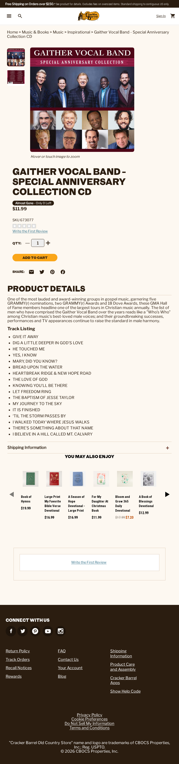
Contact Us (68, 659)
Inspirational (78, 32)
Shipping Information (121, 653)
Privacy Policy (89, 715)
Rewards (14, 676)
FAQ (62, 651)
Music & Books (35, 32)
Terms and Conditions (89, 728)
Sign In (161, 16)
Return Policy (18, 651)
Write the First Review (30, 231)
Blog (62, 676)
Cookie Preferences (89, 719)
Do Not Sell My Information (89, 723)
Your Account (70, 668)
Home (12, 32)
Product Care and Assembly (123, 667)
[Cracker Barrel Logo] (88, 16)
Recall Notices (19, 668)
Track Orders (18, 659)
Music (58, 32)
